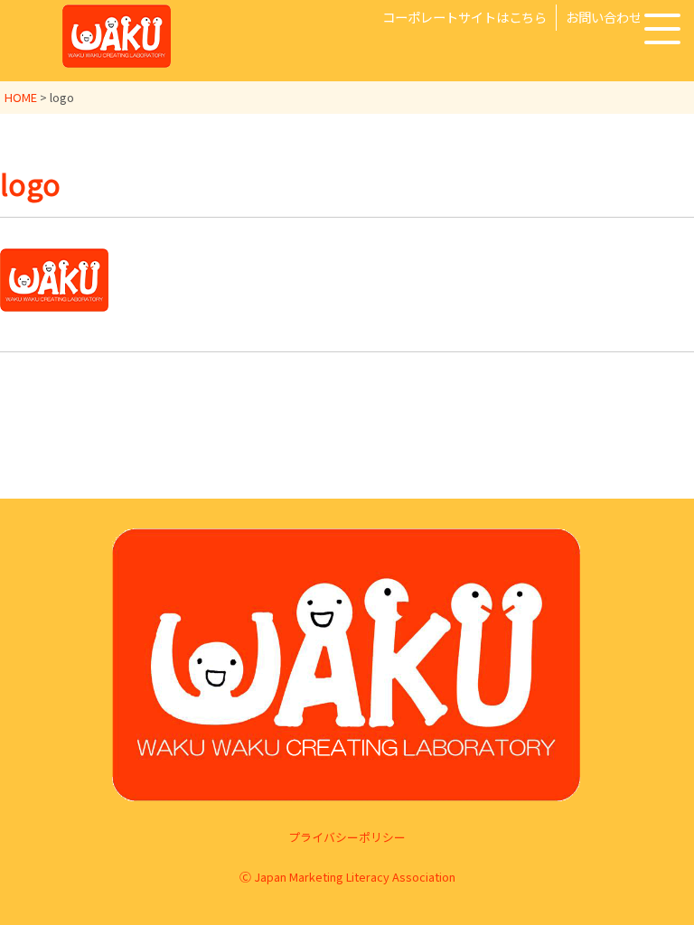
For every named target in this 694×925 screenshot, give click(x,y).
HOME (21, 97)
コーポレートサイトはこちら (464, 16)
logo (30, 183)
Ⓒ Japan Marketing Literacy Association (347, 876)
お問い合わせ (604, 16)
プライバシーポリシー (347, 837)
